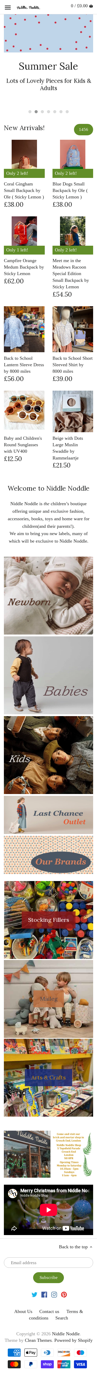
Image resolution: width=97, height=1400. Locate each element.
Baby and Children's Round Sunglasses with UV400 (23, 428)
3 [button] (42, 94)
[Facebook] (44, 1277)
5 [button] (54, 94)
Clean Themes (38, 1323)
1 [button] (30, 94)
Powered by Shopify (73, 1323)
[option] (48, 51)
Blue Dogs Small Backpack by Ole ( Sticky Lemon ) (70, 173)
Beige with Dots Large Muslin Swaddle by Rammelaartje (68, 431)
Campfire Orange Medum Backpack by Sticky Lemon (24, 250)
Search (61, 1301)
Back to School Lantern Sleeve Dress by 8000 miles (24, 348)
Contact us (49, 1294)
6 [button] (61, 94)
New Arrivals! (24, 111)
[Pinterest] (64, 1277)
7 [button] (67, 94)
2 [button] (36, 94)
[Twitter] (35, 1277)
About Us (23, 1294)
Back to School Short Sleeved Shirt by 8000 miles (73, 348)
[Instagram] (54, 1277)
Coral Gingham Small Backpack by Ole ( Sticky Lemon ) (24, 173)
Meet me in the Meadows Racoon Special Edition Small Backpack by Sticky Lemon (71, 256)
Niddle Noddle (66, 1316)
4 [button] (48, 94)
